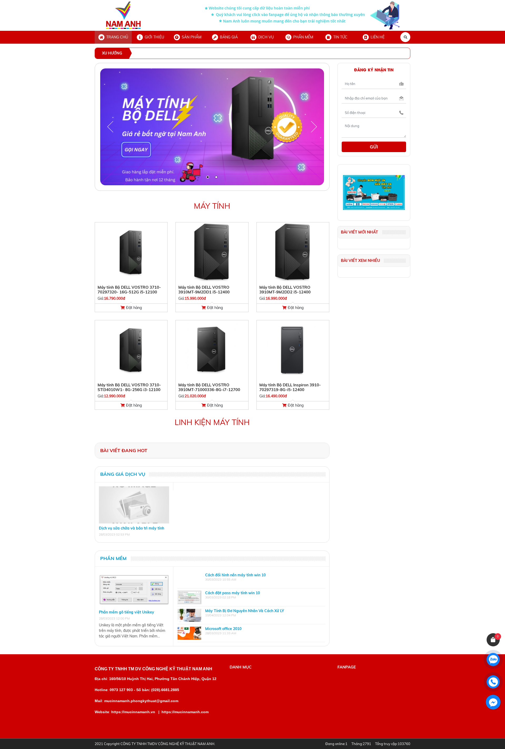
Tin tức (340, 37)
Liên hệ (378, 37)
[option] (251, 579)
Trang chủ (117, 37)
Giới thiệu (154, 37)
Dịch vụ (266, 37)
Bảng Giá (229, 37)
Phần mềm (303, 37)
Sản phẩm (191, 37)
